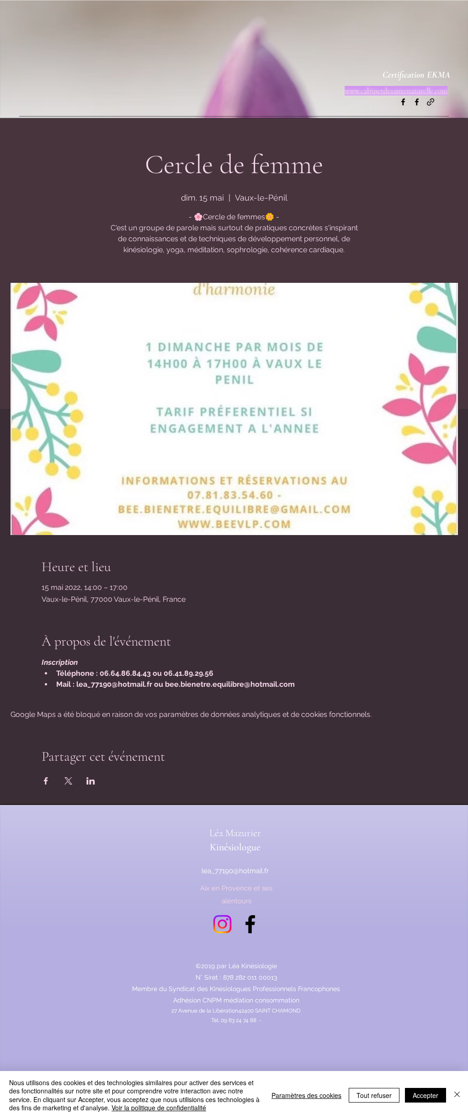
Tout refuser (374, 1095)
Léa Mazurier (235, 833)
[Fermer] (457, 1095)
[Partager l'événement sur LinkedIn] (90, 781)
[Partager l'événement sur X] (68, 781)
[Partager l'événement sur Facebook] (46, 781)
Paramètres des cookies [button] (306, 1095)
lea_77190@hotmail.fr (235, 871)
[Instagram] (222, 924)
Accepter (425, 1095)
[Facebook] (403, 101)
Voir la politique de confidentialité (159, 1107)
